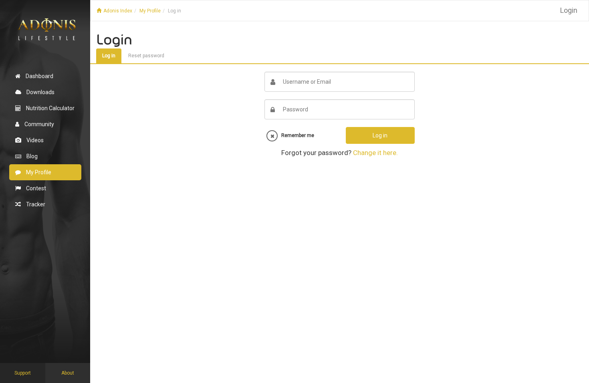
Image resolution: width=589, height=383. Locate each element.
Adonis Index (117, 11)
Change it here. (375, 153)
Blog (31, 156)
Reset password (146, 55)
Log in (174, 11)
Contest (35, 188)
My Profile (38, 172)
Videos (34, 140)
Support (22, 373)
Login (568, 10)
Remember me (296, 135)
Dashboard (38, 76)
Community (38, 124)
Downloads (39, 92)
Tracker (35, 204)
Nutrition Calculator (50, 108)
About (67, 373)
